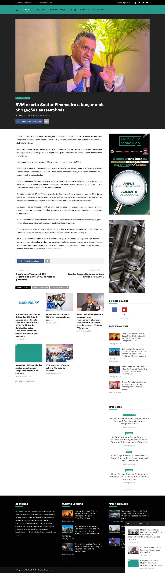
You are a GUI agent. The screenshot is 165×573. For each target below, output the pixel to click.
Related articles (23, 287)
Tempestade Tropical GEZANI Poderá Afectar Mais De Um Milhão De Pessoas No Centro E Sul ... (135, 514)
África (129, 452)
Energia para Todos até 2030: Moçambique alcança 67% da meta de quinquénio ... (35, 277)
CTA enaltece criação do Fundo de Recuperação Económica (150, 549)
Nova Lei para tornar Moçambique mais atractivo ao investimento (151, 562)
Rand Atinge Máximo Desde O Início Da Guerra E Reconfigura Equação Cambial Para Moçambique (135, 370)
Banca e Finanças (58, 10)
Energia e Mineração (80, 10)
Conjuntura (40, 10)
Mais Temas (98, 10)
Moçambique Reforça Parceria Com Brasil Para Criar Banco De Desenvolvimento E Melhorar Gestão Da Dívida (145, 534)
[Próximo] (115, 397)
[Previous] (111, 397)
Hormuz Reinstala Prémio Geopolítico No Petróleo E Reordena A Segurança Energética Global (133, 337)
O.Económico (20, 115)
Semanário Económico (24, 3)
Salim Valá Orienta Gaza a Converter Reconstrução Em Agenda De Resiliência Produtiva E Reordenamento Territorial (127, 354)
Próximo (29, 382)
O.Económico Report (44, 3)
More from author (40, 287)
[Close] (128, 523)
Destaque (129, 433)
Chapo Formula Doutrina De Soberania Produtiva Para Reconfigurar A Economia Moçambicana (134, 385)
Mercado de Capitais (23, 98)
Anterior (21, 382)
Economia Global (129, 415)
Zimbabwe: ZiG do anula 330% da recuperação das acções (58, 317)
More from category (59, 287)
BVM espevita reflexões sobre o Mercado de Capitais (57, 368)
